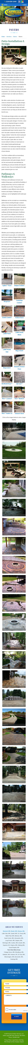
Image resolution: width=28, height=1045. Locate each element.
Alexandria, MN (18, 938)
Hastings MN (14, 959)
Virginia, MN (13, 945)
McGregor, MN (6, 943)
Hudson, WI (14, 954)
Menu (5, 4)
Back (24, 4)
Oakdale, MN (6, 954)
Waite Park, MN (10, 936)
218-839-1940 (11, 1)
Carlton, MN (14, 943)
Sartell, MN (14, 933)
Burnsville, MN (19, 957)
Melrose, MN (18, 936)
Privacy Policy (7, 1040)
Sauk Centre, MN (9, 938)
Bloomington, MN (9, 957)
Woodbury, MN (19, 952)
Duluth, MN (22, 943)
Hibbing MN (21, 945)
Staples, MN (18, 940)
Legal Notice (15, 1040)
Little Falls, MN (6, 933)
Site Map (21, 1040)
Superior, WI (6, 945)
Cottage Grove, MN (9, 952)
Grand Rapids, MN (14, 947)
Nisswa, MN (21, 931)
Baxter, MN (14, 931)
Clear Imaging (15, 1041)
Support (22, 1041)
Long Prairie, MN (10, 940)
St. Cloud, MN (21, 933)
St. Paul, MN (21, 954)
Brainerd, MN (6, 931)
